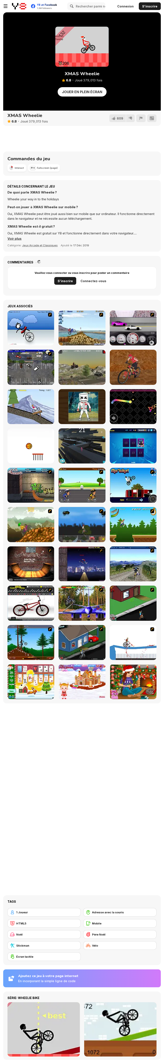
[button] (14, 238)
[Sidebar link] (5, 6)
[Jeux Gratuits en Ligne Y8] (19, 6)
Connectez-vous (93, 281)
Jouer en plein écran (82, 92)
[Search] (71, 6)
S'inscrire (149, 6)
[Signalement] (141, 118)
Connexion (125, 6)
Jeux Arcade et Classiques (40, 245)
